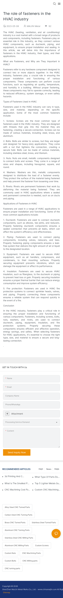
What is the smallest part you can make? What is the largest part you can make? (18, 483)
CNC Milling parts (29, 561)
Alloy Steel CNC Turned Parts (17, 507)
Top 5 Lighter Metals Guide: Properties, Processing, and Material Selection (48, 483)
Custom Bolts (10, 561)
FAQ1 (41, 469)
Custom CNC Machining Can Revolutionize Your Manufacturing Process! (48, 489)
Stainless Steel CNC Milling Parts (19, 538)
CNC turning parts (12, 568)
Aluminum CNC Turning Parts (17, 530)
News (48, 469)
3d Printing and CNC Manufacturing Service (15, 476)
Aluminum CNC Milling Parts (17, 545)
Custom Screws (42, 545)
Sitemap (6, 592)
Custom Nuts (10, 553)
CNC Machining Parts (31, 553)
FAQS (56, 469)
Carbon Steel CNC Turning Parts (18, 515)
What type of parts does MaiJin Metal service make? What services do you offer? (48, 477)
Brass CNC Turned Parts (15, 522)
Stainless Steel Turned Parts (44, 522)
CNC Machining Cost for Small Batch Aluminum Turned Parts (18, 489)
